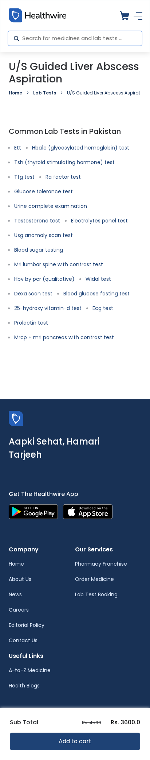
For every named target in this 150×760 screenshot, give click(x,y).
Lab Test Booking (96, 594)
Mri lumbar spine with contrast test (58, 264)
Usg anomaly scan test (43, 235)
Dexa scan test (33, 293)
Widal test (98, 279)
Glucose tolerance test (43, 191)
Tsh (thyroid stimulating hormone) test (64, 162)
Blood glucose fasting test (96, 293)
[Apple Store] (87, 511)
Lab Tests (44, 93)
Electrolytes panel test (99, 220)
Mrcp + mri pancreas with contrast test (64, 337)
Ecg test (102, 308)
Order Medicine (94, 579)
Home (15, 93)
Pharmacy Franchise (101, 563)
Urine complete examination (50, 206)
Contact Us (23, 640)
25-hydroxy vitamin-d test (48, 308)
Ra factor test (63, 177)
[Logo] (16, 418)
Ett (17, 147)
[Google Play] (33, 511)
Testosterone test (37, 220)
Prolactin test (31, 322)
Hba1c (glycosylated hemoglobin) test (80, 147)
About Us (20, 579)
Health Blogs (24, 685)
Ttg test (24, 177)
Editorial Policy (26, 625)
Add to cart (75, 741)
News (15, 594)
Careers (19, 609)
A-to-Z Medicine (30, 670)
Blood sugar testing (38, 249)
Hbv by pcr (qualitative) (44, 279)
